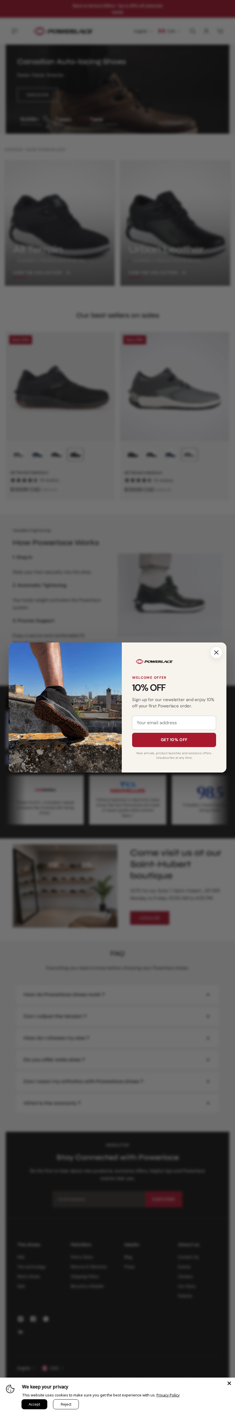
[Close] (216, 652)
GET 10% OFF (174, 739)
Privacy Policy (168, 1395)
